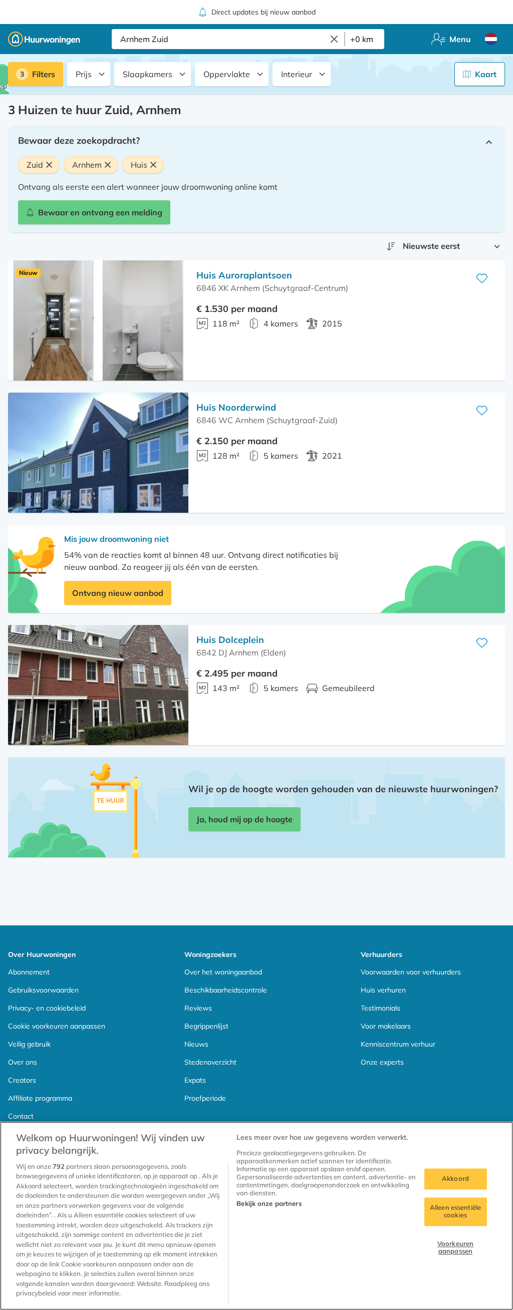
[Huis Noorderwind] (98, 453)
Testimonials (380, 1008)
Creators (22, 1080)
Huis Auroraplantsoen (244, 275)
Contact (21, 1116)
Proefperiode (205, 1098)
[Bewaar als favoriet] (482, 278)
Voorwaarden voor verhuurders (411, 971)
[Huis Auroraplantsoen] (98, 320)
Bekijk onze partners (269, 1203)
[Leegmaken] (334, 39)
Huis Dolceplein (230, 639)
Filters (43, 74)
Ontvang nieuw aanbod (117, 593)
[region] (256, 1216)
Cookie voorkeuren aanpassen (56, 1026)
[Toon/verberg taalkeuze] (491, 39)
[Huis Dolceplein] (98, 685)
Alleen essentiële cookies (455, 1211)
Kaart (485, 74)
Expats (195, 1080)
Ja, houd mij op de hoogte (244, 819)
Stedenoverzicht (210, 1062)
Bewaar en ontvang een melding (100, 212)
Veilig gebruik (29, 1044)
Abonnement (29, 971)
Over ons (22, 1062)
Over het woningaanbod (223, 971)
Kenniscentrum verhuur (398, 1044)
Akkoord (455, 1178)
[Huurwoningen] (44, 39)
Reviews (198, 1008)
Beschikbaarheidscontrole (225, 990)
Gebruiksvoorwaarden (43, 990)
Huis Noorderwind (236, 407)
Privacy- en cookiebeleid (47, 1008)
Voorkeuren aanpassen (455, 1247)
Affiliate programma (40, 1098)
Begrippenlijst (206, 1026)
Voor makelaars (386, 1026)
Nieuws (196, 1044)
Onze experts (382, 1062)
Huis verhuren (383, 990)
